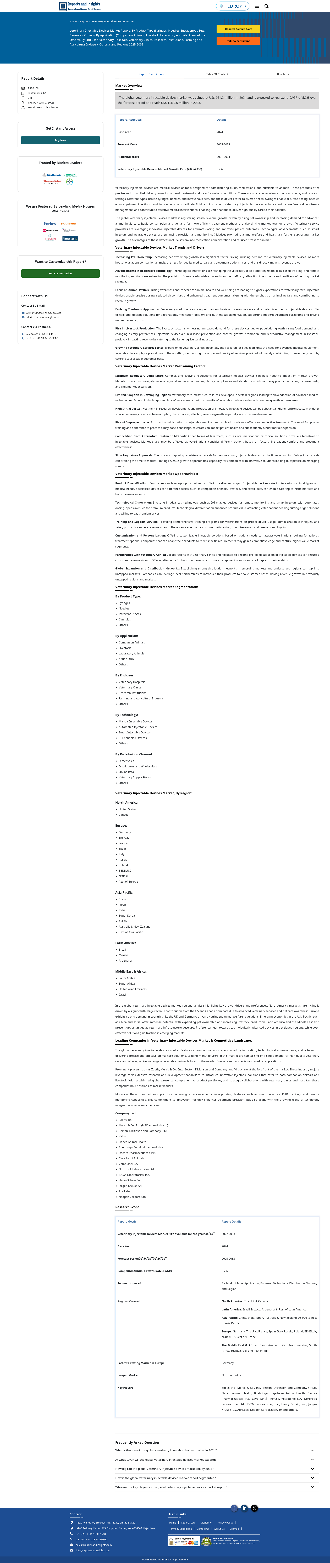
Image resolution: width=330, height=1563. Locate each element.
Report (84, 21)
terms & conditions (180, 1528)
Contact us (203, 1528)
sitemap (234, 1528)
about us (219, 1528)
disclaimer (206, 1522)
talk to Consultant (238, 41)
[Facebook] (234, 1508)
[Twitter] (254, 1508)
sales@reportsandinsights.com (43, 312)
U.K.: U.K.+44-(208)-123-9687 (41, 338)
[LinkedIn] (244, 1508)
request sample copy (238, 29)
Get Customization (60, 273)
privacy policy (225, 1522)
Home (73, 21)
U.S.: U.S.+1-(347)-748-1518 (40, 333)
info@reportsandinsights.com (42, 317)
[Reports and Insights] (79, 6)
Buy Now (60, 140)
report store (188, 1522)
